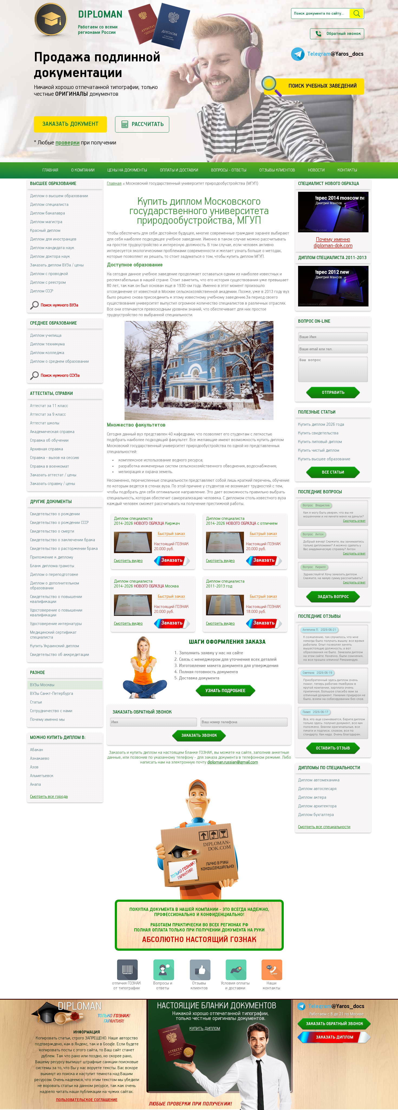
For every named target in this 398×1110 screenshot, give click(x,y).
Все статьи (333, 472)
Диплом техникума (47, 344)
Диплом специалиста (49, 204)
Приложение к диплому (51, 557)
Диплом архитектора (317, 806)
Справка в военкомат (49, 466)
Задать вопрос (333, 596)
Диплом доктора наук (50, 256)
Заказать (171, 560)
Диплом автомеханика (319, 780)
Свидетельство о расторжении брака (64, 548)
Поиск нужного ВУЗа (59, 305)
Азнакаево (39, 758)
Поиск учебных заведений (322, 86)
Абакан (36, 750)
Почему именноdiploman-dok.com (333, 242)
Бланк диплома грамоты (52, 566)
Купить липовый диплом (320, 442)
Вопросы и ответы (162, 986)
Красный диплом (45, 230)
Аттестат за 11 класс (49, 406)
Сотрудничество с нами (51, 711)
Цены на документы (127, 170)
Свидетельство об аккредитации (59, 654)
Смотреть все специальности (324, 827)
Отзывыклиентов (199, 986)
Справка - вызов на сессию (54, 457)
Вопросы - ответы (228, 170)
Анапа (35, 784)
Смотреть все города (49, 796)
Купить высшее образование (324, 459)
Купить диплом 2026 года (321, 424)
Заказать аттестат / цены (53, 475)
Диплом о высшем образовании (59, 196)
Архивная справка (46, 449)
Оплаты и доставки (179, 170)
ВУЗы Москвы (42, 685)
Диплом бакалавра (47, 213)
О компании (82, 170)
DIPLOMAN (80, 1006)
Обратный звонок (344, 33)
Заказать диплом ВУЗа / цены (57, 265)
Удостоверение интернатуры (56, 624)
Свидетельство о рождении (55, 514)
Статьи (36, 702)
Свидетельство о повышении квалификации (56, 599)
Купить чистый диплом (318, 450)
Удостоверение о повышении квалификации (56, 613)
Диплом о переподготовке (54, 574)
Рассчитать (148, 124)
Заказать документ (70, 124)
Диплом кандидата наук (52, 248)
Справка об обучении (49, 440)
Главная (50, 170)
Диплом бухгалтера (316, 814)
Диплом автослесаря (317, 789)
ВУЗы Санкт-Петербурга (51, 693)
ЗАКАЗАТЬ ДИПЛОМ (334, 1037)
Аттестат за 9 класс (48, 414)
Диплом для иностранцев (53, 239)
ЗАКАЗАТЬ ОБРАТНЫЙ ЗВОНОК (334, 1024)
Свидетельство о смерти (52, 531)
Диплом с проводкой (49, 274)
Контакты (347, 170)
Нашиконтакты (271, 986)
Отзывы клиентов (277, 170)
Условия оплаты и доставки (235, 986)
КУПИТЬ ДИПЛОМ (205, 1028)
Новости (316, 170)
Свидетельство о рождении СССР (59, 522)
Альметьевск (41, 776)
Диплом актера (312, 797)
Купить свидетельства (318, 433)
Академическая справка (52, 432)
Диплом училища (45, 335)
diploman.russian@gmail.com (232, 762)
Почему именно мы (47, 719)
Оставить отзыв (333, 748)
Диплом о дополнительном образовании (54, 586)
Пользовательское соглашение (87, 1100)
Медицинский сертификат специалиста (53, 635)
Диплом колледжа (47, 353)
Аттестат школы (44, 423)
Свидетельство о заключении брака (62, 540)
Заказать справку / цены (52, 483)
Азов (34, 767)
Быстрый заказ (171, 533)
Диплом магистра (46, 222)
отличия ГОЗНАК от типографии (126, 986)
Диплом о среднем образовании (59, 361)
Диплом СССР (41, 291)
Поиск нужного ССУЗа (60, 375)
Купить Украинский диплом (54, 646)
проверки (68, 142)
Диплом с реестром (48, 282)
